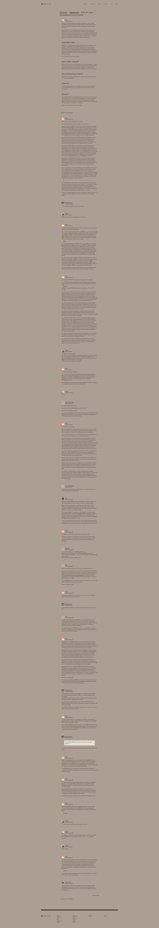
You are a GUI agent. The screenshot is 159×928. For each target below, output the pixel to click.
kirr (66, 498)
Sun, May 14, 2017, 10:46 (69, 617)
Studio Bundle (59, 921)
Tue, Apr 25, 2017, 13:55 (68, 424)
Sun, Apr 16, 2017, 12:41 (68, 369)
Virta (58, 918)
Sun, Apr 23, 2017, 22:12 (69, 403)
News (74, 917)
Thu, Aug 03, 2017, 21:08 (69, 804)
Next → (72, 112)
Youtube (90, 916)
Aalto (58, 915)
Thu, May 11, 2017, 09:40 (69, 566)
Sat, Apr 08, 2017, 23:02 (68, 225)
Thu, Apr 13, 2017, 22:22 (69, 277)
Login (105, 915)
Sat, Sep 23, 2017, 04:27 (68, 846)
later (66, 565)
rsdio (66, 118)
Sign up (105, 916)
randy (66, 391)
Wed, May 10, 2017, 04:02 (69, 549)
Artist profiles (75, 916)
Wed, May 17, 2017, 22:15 (69, 758)
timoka (66, 213)
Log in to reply (96, 895)
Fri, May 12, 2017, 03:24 (68, 605)
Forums (63, 12)
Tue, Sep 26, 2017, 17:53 (69, 857)
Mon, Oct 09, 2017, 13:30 (69, 883)
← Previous (62, 112)
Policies (74, 922)
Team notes (75, 918)
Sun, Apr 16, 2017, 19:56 (68, 392)
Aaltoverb (59, 916)
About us (74, 915)
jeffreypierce (68, 882)
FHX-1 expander (77, 513)
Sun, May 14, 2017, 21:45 (69, 639)
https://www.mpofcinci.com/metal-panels (73, 575)
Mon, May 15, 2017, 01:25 (69, 691)
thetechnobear (68, 202)
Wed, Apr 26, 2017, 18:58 (69, 499)
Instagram (90, 915)
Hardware (74, 12)
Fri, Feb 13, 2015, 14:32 (68, 21)
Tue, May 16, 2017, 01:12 (69, 717)
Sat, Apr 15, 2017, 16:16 (68, 351)
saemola (67, 548)
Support (74, 921)
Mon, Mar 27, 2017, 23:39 (69, 119)
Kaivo (58, 917)
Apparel (58, 922)
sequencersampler (69, 402)
